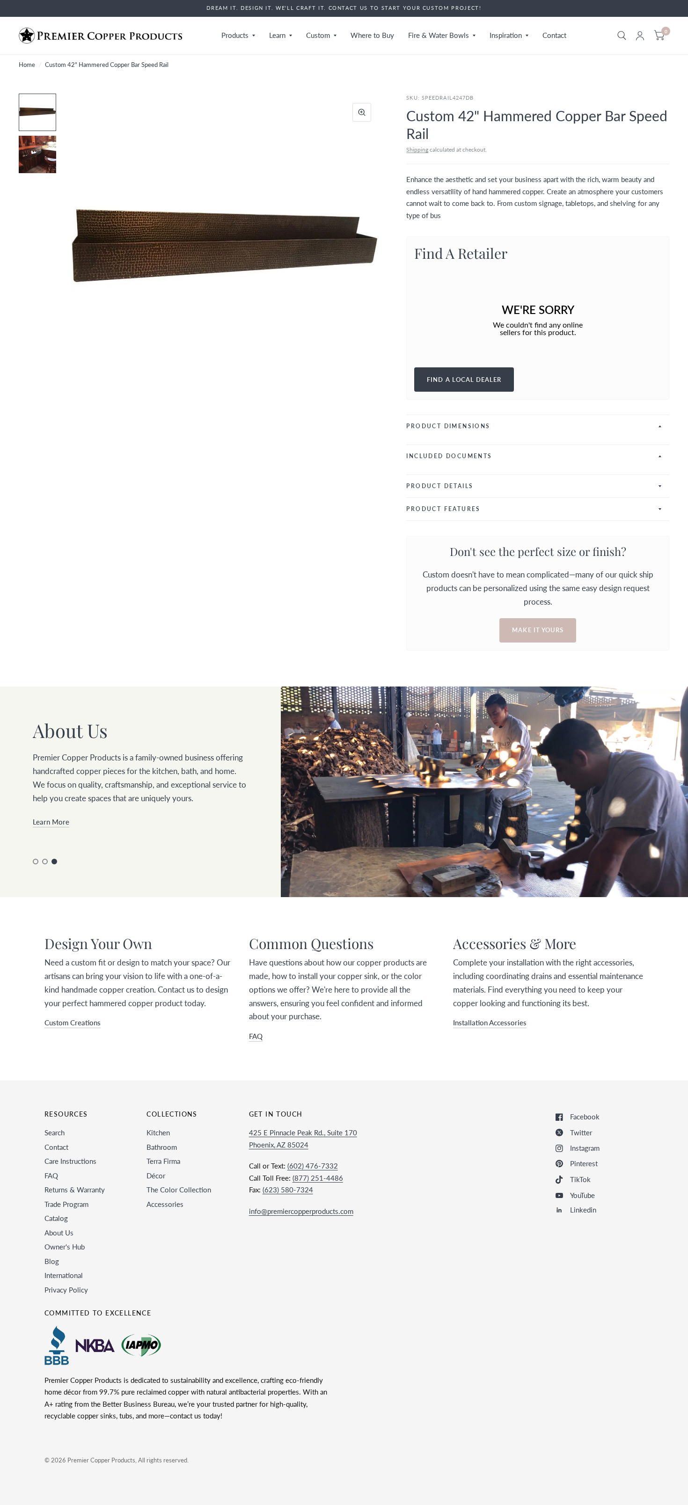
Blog (51, 1261)
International (63, 1275)
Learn (277, 35)
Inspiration (506, 35)
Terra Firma (163, 1161)
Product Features (443, 508)
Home (27, 64)
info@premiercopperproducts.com (301, 1211)
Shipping (417, 149)
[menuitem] (238, 35)
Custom (318, 35)
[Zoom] (361, 112)
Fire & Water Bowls (438, 35)
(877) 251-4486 (318, 1178)
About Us (58, 1232)
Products (235, 35)
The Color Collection (178, 1189)
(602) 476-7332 (312, 1166)
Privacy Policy (66, 1290)
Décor (155, 1175)
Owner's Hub (64, 1246)
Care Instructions (70, 1161)
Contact (554, 35)
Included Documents (449, 456)
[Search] (622, 35)
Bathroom (161, 1147)
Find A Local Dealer (464, 379)
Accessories (164, 1204)
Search (54, 1132)
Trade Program (66, 1204)
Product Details (439, 485)
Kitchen (158, 1132)
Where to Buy (372, 35)
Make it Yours (538, 630)
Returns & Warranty (74, 1189)
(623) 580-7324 (288, 1189)
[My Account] (640, 35)
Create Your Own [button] (59, 835)
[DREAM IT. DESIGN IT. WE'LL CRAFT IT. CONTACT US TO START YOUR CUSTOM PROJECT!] (343, 8)
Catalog (56, 1218)
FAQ (51, 1175)
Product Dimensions (448, 426)
